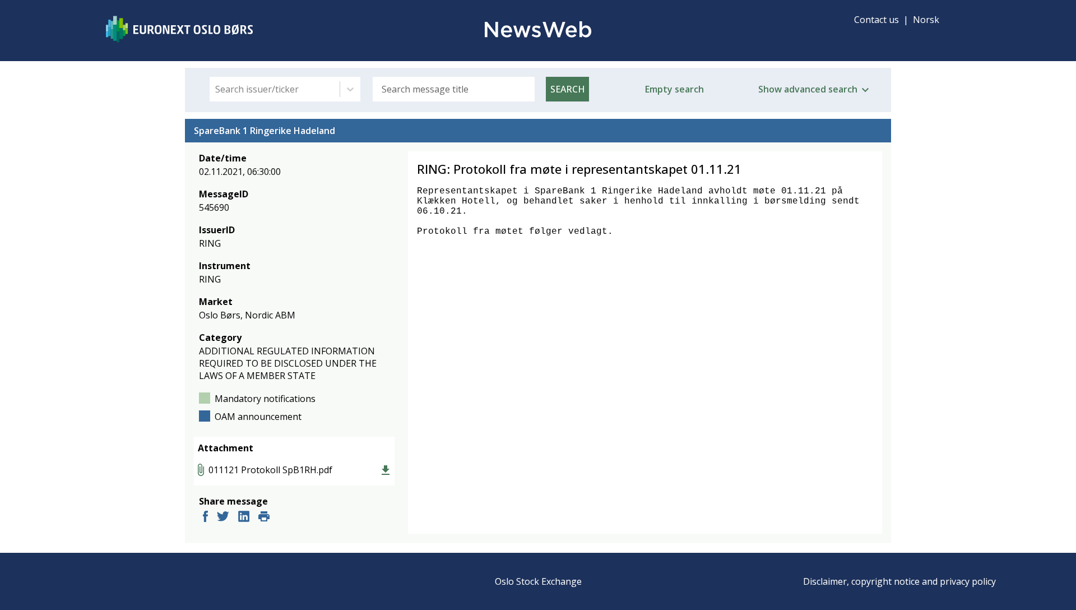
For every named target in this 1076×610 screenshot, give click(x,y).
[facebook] (205, 518)
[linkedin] (244, 518)
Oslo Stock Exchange (538, 581)
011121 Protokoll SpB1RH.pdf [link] (270, 470)
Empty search (674, 89)
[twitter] (223, 517)
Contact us (876, 19)
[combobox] (216, 89)
